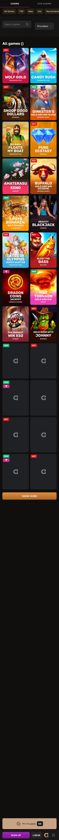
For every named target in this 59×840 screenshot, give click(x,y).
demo (15, 65)
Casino (15, 3)
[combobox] (44, 26)
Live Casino (44, 3)
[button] (44, 26)
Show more (29, 496)
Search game (12, 24)
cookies (32, 823)
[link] (46, 835)
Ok (40, 823)
